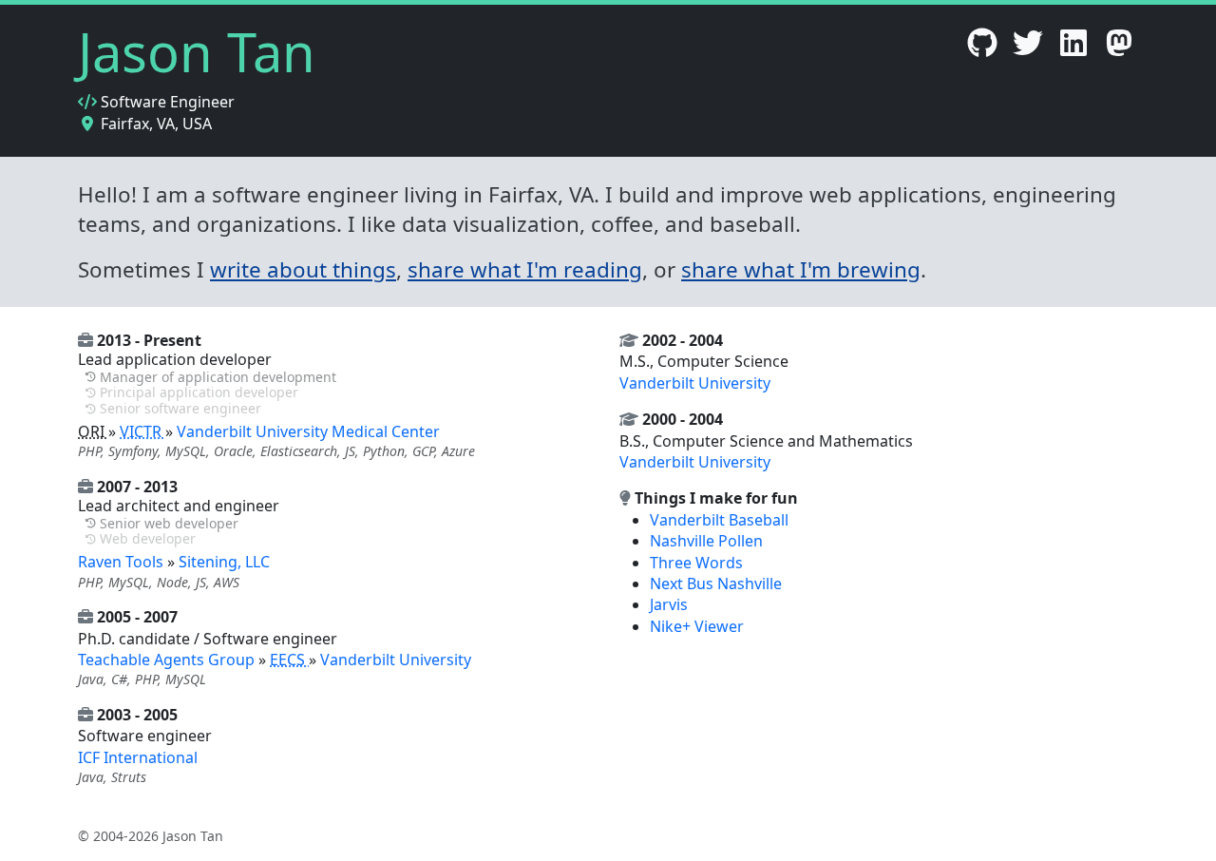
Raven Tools (122, 561)
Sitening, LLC (224, 561)
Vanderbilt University (395, 659)
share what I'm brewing (801, 269)
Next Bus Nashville (716, 583)
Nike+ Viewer (697, 626)
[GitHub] (982, 48)
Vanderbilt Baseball (719, 519)
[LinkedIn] (1073, 48)
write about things (303, 269)
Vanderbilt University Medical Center (308, 431)
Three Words (696, 562)
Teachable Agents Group (168, 659)
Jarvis (669, 604)
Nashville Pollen (706, 540)
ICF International (138, 757)
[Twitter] (1028, 48)
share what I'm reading (525, 269)
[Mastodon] (1119, 48)
